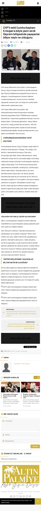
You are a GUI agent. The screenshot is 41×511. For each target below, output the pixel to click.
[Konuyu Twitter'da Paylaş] (12, 45)
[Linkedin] (27, 496)
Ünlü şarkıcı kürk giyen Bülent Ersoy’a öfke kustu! (10, 395)
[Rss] (30, 496)
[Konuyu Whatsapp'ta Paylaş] (15, 45)
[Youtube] (17, 496)
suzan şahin (24, 351)
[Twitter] (14, 496)
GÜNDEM (5, 42)
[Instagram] (23, 496)
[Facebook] (11, 496)
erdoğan (17, 351)
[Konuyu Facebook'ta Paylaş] (8, 45)
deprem (12, 351)
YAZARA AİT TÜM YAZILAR (22, 364)
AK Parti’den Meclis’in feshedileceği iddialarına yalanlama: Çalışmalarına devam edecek (21, 326)
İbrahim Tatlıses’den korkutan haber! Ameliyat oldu (31, 395)
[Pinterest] (20, 496)
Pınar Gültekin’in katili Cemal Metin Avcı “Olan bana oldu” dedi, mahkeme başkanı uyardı (21, 313)
